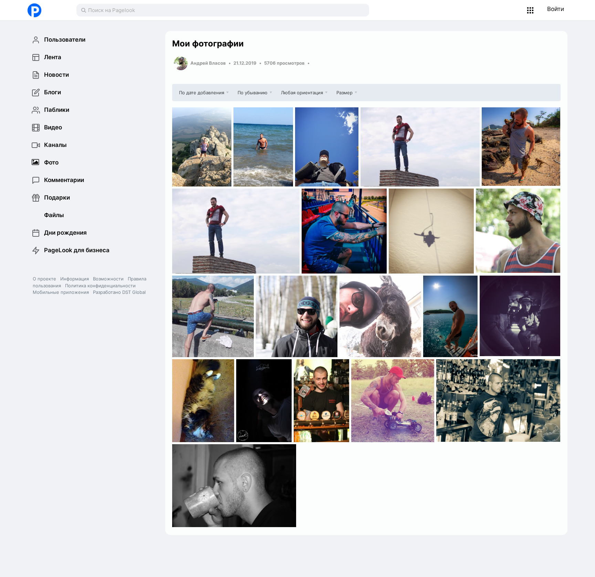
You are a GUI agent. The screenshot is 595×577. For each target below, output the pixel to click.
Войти (555, 9)
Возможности (108, 278)
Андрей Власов (208, 63)
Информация (74, 278)
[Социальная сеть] (45, 10)
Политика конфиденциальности (100, 285)
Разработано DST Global (119, 292)
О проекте (44, 278)
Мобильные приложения (61, 292)
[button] (530, 10)
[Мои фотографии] (201, 146)
